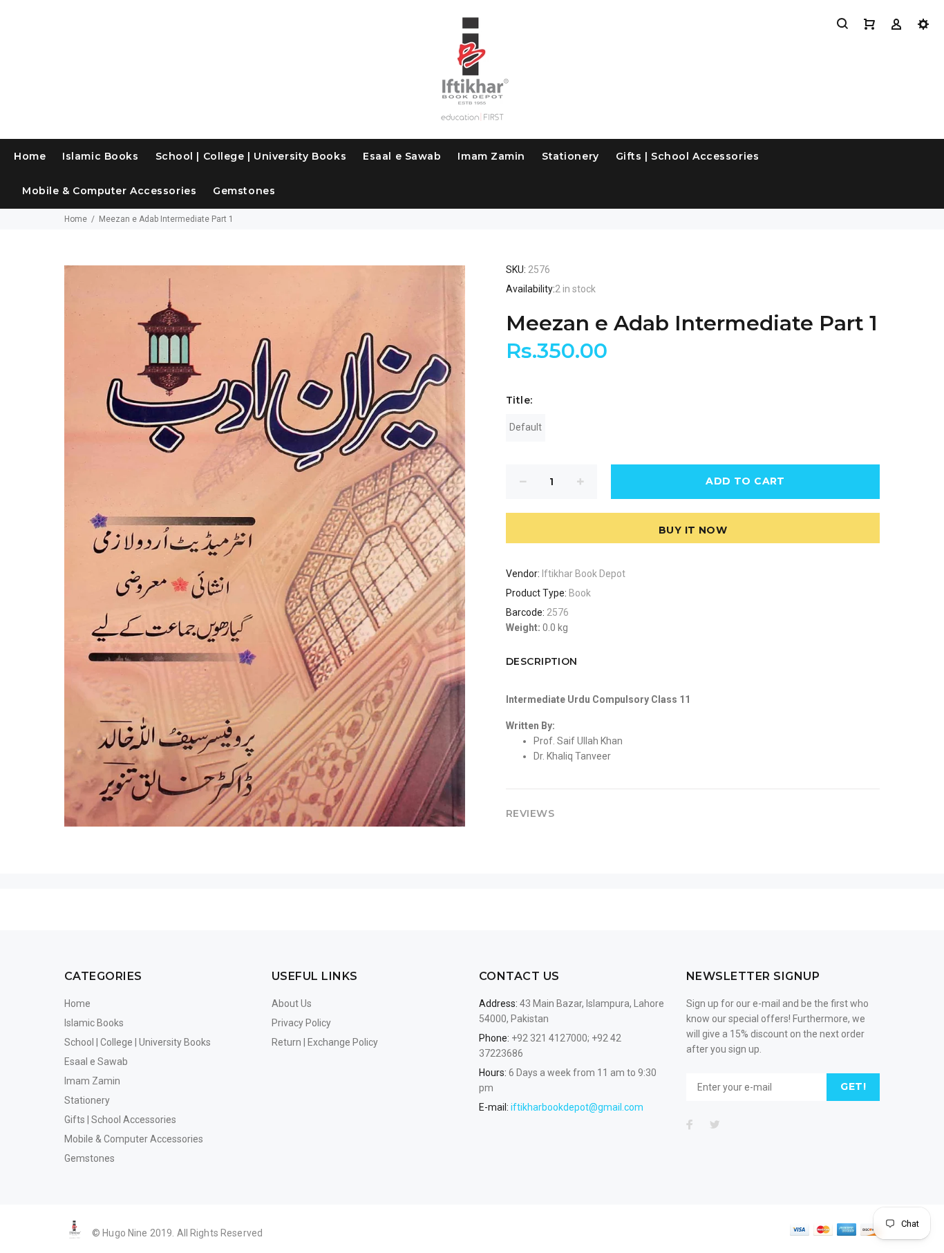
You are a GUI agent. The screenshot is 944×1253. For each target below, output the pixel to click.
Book (580, 593)
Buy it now (693, 530)
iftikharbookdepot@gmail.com (577, 1107)
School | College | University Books (251, 156)
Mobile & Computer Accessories (109, 191)
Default (525, 427)
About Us (292, 1003)
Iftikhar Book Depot (583, 573)
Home (30, 156)
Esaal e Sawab (402, 156)
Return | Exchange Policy (325, 1042)
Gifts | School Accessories (687, 156)
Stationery (570, 156)
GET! (853, 1086)
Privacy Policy (301, 1022)
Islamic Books (100, 156)
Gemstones (244, 191)
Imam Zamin (491, 156)
